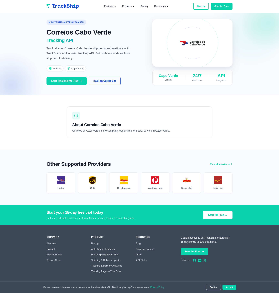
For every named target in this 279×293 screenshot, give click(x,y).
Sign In (201, 6)
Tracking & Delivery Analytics (106, 265)
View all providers (220, 164)
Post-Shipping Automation (104, 254)
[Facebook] (194, 260)
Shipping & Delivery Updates (106, 260)
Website (57, 68)
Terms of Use (53, 260)
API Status (141, 260)
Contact (50, 249)
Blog (138, 243)
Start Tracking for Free (64, 81)
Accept (229, 287)
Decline (213, 287)
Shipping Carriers (145, 249)
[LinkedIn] (199, 260)
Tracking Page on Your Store (106, 271)
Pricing (144, 6)
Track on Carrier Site (104, 80)
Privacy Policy (54, 254)
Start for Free (221, 6)
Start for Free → (217, 215)
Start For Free (192, 251)
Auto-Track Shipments (103, 249)
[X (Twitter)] (205, 260)
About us (51, 243)
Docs (139, 254)
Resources (160, 6)
